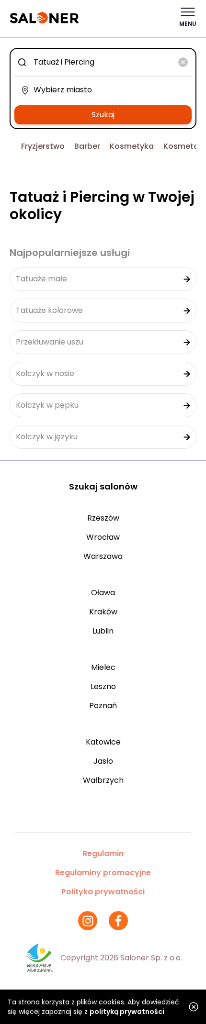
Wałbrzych (103, 780)
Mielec (103, 667)
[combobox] (103, 62)
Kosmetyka (132, 146)
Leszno (103, 686)
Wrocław (103, 537)
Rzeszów (103, 517)
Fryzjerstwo (43, 146)
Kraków (103, 611)
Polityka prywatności (103, 891)
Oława (103, 592)
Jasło (103, 761)
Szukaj (103, 114)
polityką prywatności (127, 1011)
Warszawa (103, 556)
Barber (87, 146)
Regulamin (103, 853)
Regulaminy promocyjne (103, 872)
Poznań (103, 705)
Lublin (103, 630)
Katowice (103, 741)
